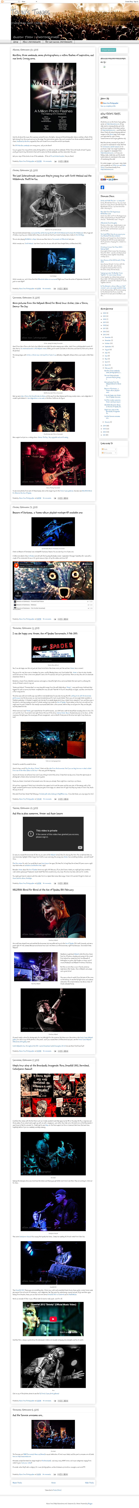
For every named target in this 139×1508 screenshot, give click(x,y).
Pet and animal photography (58, 42)
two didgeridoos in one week (36, 398)
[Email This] (59, 161)
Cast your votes (26, 1463)
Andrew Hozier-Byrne (63, 713)
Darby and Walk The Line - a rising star (113, 201)
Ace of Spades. (61, 702)
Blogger (90, 1504)
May (106, 359)
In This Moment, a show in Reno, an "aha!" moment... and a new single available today (113, 287)
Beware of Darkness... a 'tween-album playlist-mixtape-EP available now (48, 512)
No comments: (47, 161)
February (108, 368)
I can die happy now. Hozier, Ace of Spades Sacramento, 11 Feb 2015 (45, 633)
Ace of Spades (33, 870)
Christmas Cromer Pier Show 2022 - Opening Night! (112, 248)
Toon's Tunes (30, 12)
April (106, 362)
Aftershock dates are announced (47, 279)
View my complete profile (108, 106)
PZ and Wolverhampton (57, 156)
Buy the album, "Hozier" (33, 768)
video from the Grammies (56, 768)
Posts (105, 449)
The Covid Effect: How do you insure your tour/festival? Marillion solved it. (113, 235)
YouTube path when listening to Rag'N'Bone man (53, 794)
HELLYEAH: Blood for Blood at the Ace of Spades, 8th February (43, 889)
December (108, 337)
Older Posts (89, 1482)
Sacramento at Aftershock (60, 239)
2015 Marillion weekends (22, 145)
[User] (102, 189)
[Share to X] (63, 161)
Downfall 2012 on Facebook (56, 1294)
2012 (104, 432)
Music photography (32, 42)
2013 (104, 429)
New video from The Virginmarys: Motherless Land (110, 213)
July (106, 353)
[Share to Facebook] (65, 161)
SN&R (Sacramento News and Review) (34, 1454)
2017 (104, 328)
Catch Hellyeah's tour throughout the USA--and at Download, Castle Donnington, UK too (39, 1046)
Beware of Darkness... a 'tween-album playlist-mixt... (112, 390)
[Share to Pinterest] (67, 161)
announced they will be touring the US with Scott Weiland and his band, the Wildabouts (57, 233)
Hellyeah (53, 855)
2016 (104, 332)
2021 (104, 316)
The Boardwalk (46, 1461)
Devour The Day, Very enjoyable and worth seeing (53, 437)
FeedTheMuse (72, 1294)
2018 (104, 325)
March (107, 365)
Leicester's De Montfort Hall (33, 865)
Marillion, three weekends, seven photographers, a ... (112, 372)
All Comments (107, 453)
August (107, 350)
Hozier (72, 668)
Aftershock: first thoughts (109, 223)
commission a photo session (111, 147)
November (108, 340)
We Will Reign (80, 235)
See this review (18, 863)
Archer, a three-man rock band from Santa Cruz (41, 355)
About (112, 134)
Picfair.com (116, 165)
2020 (105, 319)
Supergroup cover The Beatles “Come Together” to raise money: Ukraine (111, 274)
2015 (104, 335)
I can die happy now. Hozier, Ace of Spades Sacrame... (112, 396)
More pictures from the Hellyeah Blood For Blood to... (112, 384)
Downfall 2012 (20, 1290)
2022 (105, 313)
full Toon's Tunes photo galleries (49, 1394)
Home (15, 42)
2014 (104, 426)
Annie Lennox (45, 863)
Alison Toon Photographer (110, 103)
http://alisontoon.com (113, 124)
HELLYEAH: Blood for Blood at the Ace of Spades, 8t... (112, 406)
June (106, 356)
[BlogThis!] (61, 161)
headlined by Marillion (23, 141)
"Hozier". (69, 687)
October (107, 343)
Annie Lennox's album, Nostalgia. (22, 878)
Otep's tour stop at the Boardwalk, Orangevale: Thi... (112, 411)
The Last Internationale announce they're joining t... (112, 377)
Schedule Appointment (108, 50)
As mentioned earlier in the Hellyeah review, (34, 349)
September (108, 347)
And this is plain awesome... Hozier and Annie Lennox (38, 813)
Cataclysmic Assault (25, 1237)
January (107, 422)
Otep (46, 1125)
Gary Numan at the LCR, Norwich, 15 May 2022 (113, 261)
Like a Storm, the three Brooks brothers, (33, 396)
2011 (104, 435)
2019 (104, 322)
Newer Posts (17, 1482)
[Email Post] (55, 161)
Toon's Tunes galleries (66, 491)
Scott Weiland (29, 243)
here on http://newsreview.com (22, 1456)
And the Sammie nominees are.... (28, 1415)
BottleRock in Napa (30, 239)
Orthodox (31, 556)
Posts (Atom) (57, 1490)
